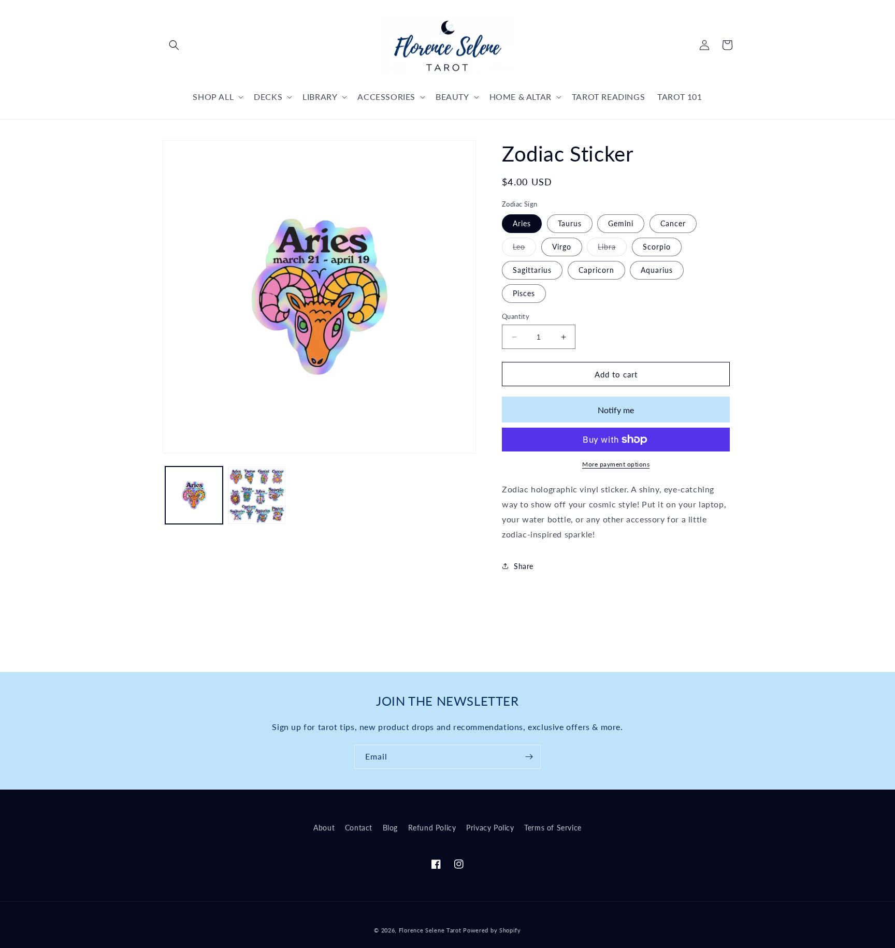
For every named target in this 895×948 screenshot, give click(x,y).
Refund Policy (432, 827)
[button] (174, 45)
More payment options (615, 464)
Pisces (524, 293)
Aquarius (657, 270)
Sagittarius (532, 270)
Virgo (561, 246)
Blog (390, 827)
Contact (358, 827)
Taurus (570, 223)
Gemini (620, 223)
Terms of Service (553, 827)
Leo (524, 249)
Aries (522, 223)
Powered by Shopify (492, 930)
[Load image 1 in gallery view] (194, 495)
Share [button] (523, 566)
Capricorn (596, 270)
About (324, 827)
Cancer (673, 223)
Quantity (515, 316)
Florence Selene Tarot (430, 930)
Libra (612, 249)
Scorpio (657, 246)
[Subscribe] (528, 757)
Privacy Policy (490, 827)
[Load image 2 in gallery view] (256, 495)
